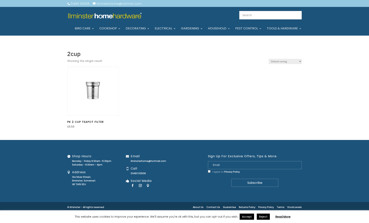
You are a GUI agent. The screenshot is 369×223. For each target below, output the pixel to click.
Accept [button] (247, 217)
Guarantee (229, 207)
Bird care (83, 29)
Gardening (190, 29)
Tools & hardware (282, 29)
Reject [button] (263, 217)
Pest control (246, 29)
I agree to (226, 171)
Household (217, 29)
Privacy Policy (232, 171)
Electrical (163, 29)
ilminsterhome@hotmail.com (148, 161)
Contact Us (213, 207)
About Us (198, 207)
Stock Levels (294, 207)
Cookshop (108, 29)
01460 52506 (138, 173)
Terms (280, 207)
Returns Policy (247, 207)
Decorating (136, 29)
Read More (283, 217)
